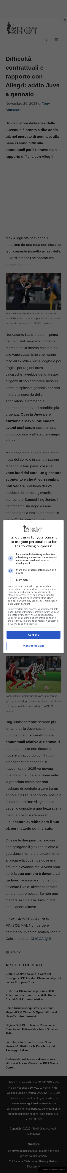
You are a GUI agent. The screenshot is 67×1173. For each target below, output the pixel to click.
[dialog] (33, 586)
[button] (33, 580)
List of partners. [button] (22, 603)
